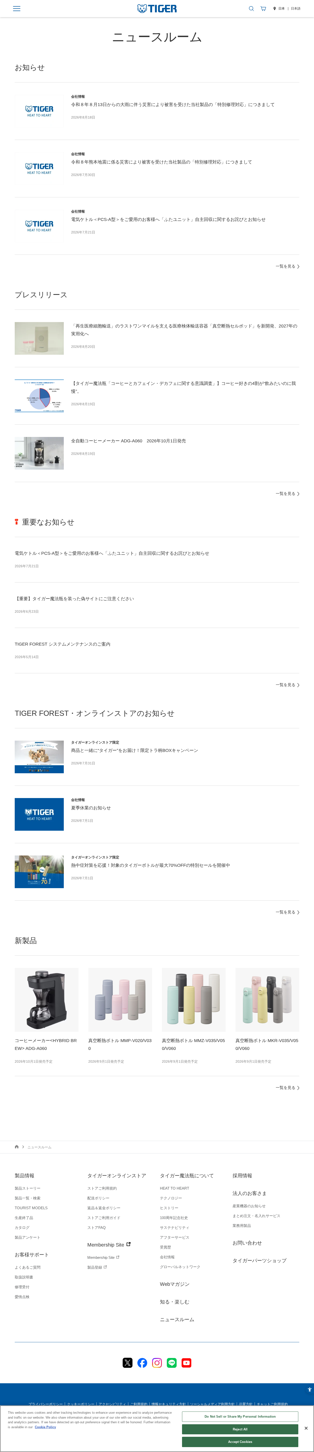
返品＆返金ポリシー (103, 1208)
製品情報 (24, 1175)
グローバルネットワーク (180, 1267)
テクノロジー (171, 1198)
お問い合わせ (247, 1243)
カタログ (22, 1227)
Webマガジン (175, 1284)
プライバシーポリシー (45, 1404)
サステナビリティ (174, 1227)
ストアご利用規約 (102, 1188)
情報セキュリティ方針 (169, 1404)
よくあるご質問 (27, 1267)
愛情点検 (22, 1297)
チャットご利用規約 (272, 1404)
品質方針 (246, 1404)
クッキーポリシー (80, 1404)
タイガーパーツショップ (260, 1260)
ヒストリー (169, 1208)
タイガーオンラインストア (116, 1175)
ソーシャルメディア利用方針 (212, 1404)
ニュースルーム (177, 1319)
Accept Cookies (240, 1442)
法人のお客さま (250, 1193)
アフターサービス (174, 1237)
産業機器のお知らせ (249, 1206)
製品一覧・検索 (27, 1198)
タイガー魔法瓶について (187, 1175)
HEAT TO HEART (174, 1188)
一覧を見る (285, 266)
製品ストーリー (27, 1188)
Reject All (240, 1429)
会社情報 (167, 1257)
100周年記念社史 (174, 1218)
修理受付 (22, 1287)
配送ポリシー (98, 1198)
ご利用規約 (138, 1404)
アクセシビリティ (112, 1404)
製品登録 (95, 1267)
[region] (157, 1428)
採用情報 (242, 1175)
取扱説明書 (24, 1277)
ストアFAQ (96, 1227)
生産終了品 (24, 1218)
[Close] (306, 1428)
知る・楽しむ (174, 1301)
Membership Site (106, 1245)
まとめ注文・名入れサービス (256, 1216)
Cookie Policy (45, 1427)
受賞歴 (165, 1247)
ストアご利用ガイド (103, 1218)
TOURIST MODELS (31, 1208)
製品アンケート (27, 1237)
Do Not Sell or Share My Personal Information (240, 1416)
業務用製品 (242, 1225)
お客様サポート (32, 1254)
